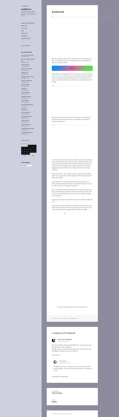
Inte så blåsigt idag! (25, 112)
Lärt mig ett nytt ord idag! (27, 55)
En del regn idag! (25, 64)
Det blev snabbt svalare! (27, 80)
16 (31, 149)
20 (24, 151)
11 (35, 147)
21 (26, 151)
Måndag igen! (24, 72)
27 (24, 153)
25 (35, 151)
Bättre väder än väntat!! (26, 68)
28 (26, 153)
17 (33, 149)
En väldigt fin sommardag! (27, 128)
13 (24, 149)
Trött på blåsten (25, 100)
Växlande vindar (25, 120)
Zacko (22, 30)
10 (33, 147)
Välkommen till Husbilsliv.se (27, 23)
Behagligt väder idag (26, 96)
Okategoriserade (73, 318)
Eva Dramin (65, 318)
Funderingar (24, 25)
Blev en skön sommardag (27, 104)
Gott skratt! (23, 108)
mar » (33, 155)
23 (31, 151)
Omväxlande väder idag (26, 132)
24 (33, 151)
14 (26, 149)
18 (35, 149)
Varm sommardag (25, 84)
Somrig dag (24, 88)
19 (22, 151)
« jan (24, 155)
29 (28, 153)
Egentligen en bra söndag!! (27, 76)
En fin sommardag (25, 92)
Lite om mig (24, 28)
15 (28, 149)
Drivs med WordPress (66, 413)
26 (22, 153)
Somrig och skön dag (26, 124)
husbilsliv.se (26, 9)
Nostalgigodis (24, 36)
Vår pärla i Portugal (25, 38)
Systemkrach (24, 33)
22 (28, 151)
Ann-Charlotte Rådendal (64, 339)
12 (22, 149)
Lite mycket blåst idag (26, 116)
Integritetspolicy (56, 413)
